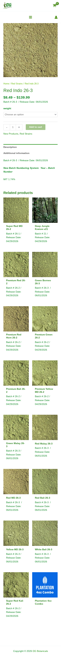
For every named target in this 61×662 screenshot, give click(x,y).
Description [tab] (10, 147)
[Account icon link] (56, 17)
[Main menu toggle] (30, 17)
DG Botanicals (40, 651)
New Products (10, 134)
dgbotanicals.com (30, 655)
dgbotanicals (17, 655)
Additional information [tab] (16, 153)
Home (6, 84)
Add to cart (35, 127)
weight (7, 108)
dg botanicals (43, 655)
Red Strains (17, 84)
